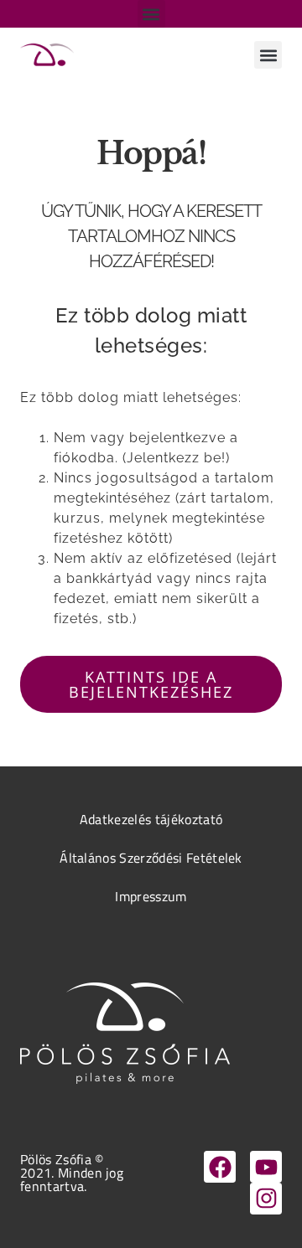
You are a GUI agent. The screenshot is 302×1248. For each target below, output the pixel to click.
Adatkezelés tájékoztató (151, 819)
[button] (151, 14)
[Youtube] (266, 1167)
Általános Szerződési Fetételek (151, 858)
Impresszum (150, 896)
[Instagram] (266, 1198)
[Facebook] (220, 1167)
